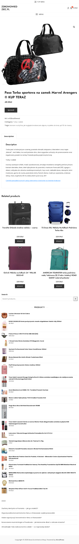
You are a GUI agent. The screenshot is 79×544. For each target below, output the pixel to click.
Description (9, 136)
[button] (39, 14)
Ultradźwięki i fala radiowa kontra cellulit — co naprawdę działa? (26, 527)
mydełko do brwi (53, 125)
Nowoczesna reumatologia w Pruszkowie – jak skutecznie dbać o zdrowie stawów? (33, 522)
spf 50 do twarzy (66, 125)
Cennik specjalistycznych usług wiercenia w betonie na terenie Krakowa (33, 180)
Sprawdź (11, 110)
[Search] (75, 299)
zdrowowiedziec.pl (9, 8)
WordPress (60, 540)
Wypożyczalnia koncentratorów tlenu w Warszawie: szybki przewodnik (28, 513)
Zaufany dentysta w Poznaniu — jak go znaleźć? (20, 508)
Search (5, 294)
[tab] (9, 136)
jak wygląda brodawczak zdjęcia (35, 125)
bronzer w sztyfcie (16, 125)
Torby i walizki (18, 122)
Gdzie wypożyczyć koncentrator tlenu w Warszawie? (22, 518)
